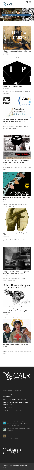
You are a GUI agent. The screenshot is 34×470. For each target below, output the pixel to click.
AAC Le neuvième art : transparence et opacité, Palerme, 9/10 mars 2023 (16, 120)
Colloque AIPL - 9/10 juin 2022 (12, 86)
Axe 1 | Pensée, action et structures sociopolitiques (13, 395)
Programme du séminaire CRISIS (12, 17)
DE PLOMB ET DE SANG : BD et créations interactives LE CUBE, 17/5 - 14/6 (16, 161)
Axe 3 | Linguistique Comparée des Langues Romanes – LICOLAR (15, 403)
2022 (22, 17)
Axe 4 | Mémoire (7, 408)
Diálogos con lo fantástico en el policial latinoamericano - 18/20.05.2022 (16, 273)
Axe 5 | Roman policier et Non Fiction (13, 411)
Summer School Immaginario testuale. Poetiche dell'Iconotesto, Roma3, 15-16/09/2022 (16, 311)
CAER (11, 465)
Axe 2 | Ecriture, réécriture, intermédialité (14, 399)
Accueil (13, 15)
